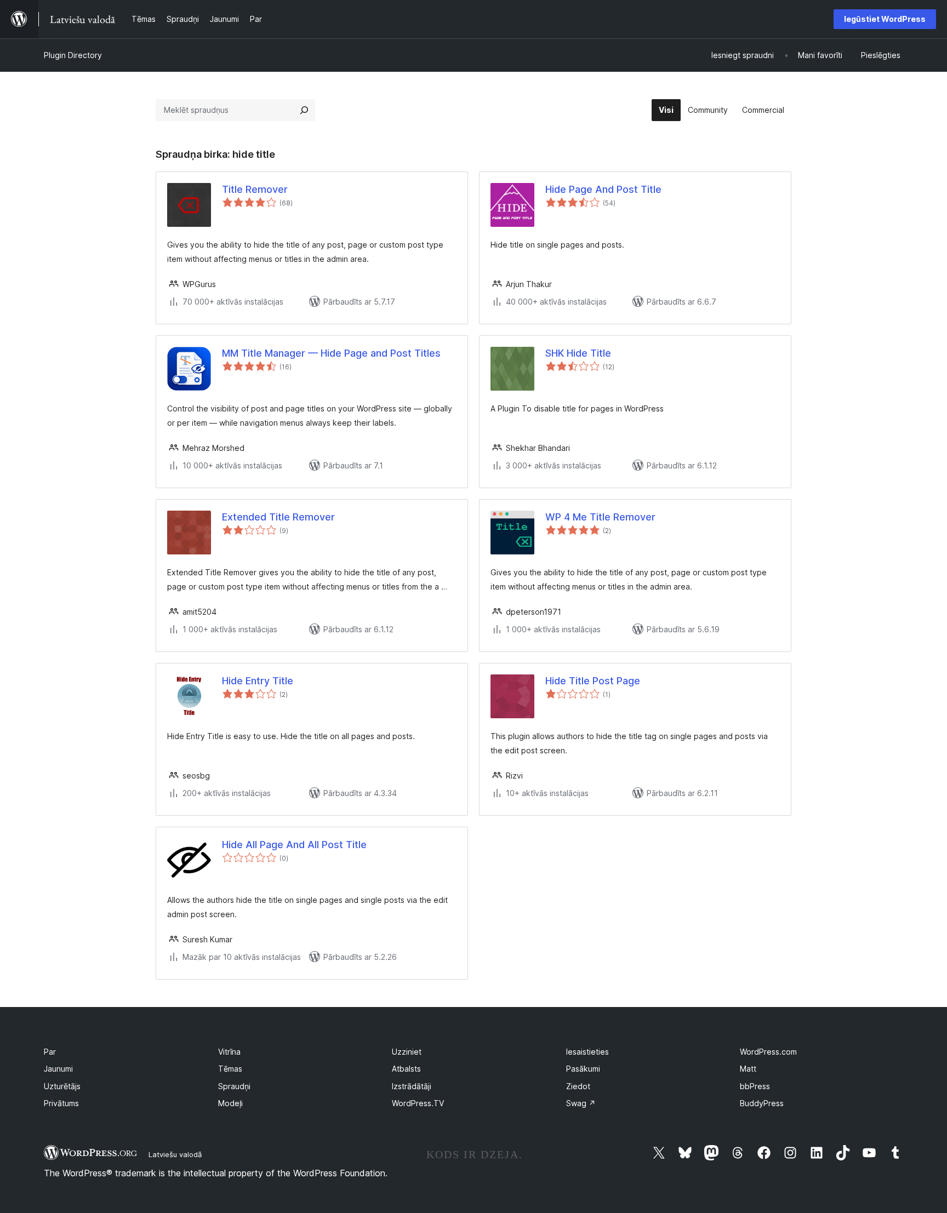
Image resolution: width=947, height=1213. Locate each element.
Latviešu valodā (175, 1154)
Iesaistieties (587, 1051)
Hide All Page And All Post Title (294, 844)
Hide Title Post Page (592, 680)
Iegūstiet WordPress (885, 19)
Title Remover (255, 189)
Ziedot (578, 1086)
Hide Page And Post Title (603, 189)
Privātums (61, 1103)
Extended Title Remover (278, 517)
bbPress (755, 1086)
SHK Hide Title (578, 353)
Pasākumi (583, 1068)
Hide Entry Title (257, 680)
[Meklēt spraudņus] (304, 110)
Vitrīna (229, 1051)
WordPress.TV (418, 1103)
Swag (581, 1103)
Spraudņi (234, 1086)
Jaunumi (58, 1068)
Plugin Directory (73, 55)
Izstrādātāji (411, 1086)
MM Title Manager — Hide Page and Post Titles (331, 353)
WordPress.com (768, 1051)
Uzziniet (406, 1051)
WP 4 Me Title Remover (600, 517)
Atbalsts (406, 1068)
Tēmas (230, 1068)
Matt (748, 1068)
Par (50, 1051)
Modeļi (230, 1103)
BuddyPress (762, 1103)
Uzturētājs (62, 1086)
